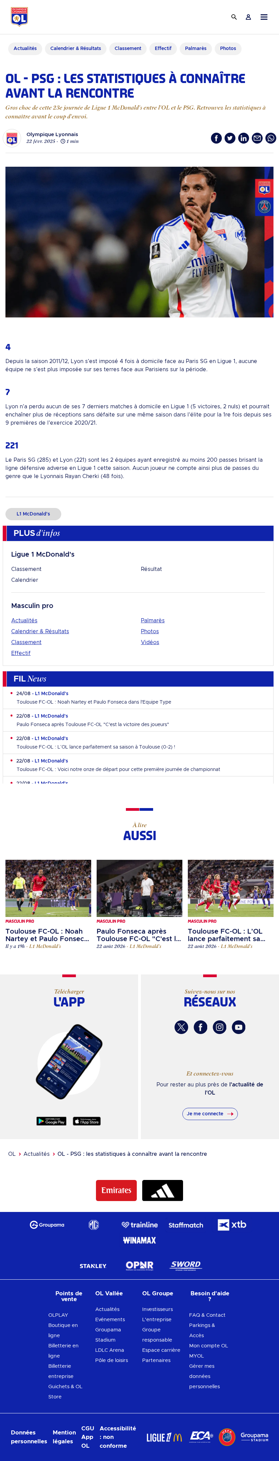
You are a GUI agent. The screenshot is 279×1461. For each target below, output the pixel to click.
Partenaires (156, 1360)
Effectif (21, 653)
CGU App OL (87, 1437)
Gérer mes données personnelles (204, 1376)
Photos (150, 631)
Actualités (24, 620)
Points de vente (68, 1296)
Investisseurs (157, 1309)
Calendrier (24, 580)
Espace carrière (161, 1350)
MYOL (196, 1356)
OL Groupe (157, 1293)
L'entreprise (156, 1319)
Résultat (151, 569)
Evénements (110, 1319)
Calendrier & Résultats (40, 631)
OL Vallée (109, 1293)
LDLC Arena (109, 1350)
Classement (26, 569)
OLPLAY (58, 1315)
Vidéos (150, 642)
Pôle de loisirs (111, 1360)
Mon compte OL (208, 1345)
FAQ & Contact (207, 1315)
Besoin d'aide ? (210, 1296)
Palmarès (153, 620)
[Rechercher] (234, 17)
